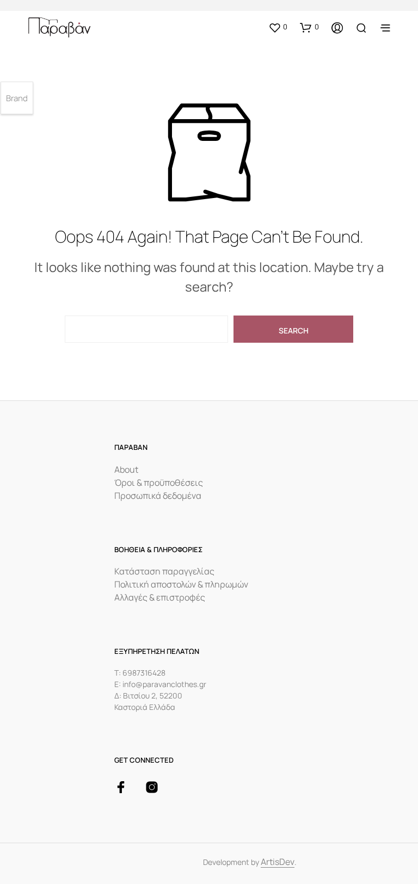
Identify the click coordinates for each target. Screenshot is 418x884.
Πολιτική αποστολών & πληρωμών (181, 584)
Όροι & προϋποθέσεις (158, 483)
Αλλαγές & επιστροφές (159, 597)
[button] (277, 27)
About (126, 469)
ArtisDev (277, 862)
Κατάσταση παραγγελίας (164, 571)
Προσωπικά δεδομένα (157, 496)
